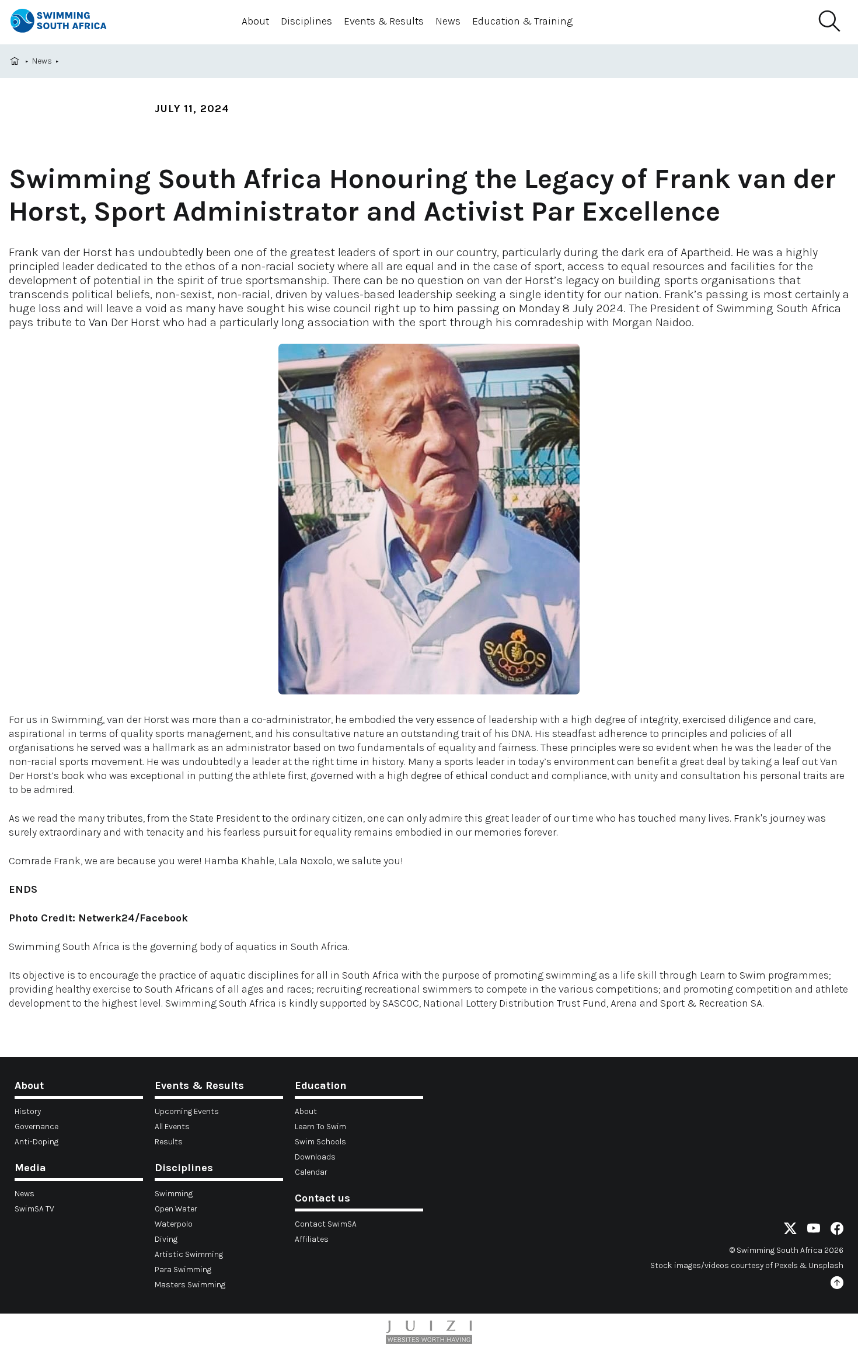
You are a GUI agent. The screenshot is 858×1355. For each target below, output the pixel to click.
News (448, 21)
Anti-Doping (36, 1142)
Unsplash (825, 1265)
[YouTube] (813, 1230)
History (28, 1111)
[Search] (828, 21)
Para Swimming (183, 1269)
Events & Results (384, 21)
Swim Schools (320, 1142)
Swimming (174, 1194)
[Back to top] (837, 1285)
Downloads (315, 1157)
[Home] (69, 22)
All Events (172, 1127)
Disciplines (306, 21)
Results (169, 1142)
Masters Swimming (190, 1285)
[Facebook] (837, 1230)
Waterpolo (174, 1224)
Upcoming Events (187, 1111)
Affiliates (312, 1239)
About (255, 21)
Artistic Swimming (189, 1254)
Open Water (176, 1209)
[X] (790, 1230)
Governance (36, 1127)
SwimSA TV (34, 1209)
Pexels (786, 1265)
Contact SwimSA (326, 1224)
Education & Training (522, 21)
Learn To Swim (320, 1127)
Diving (166, 1239)
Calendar (311, 1172)
